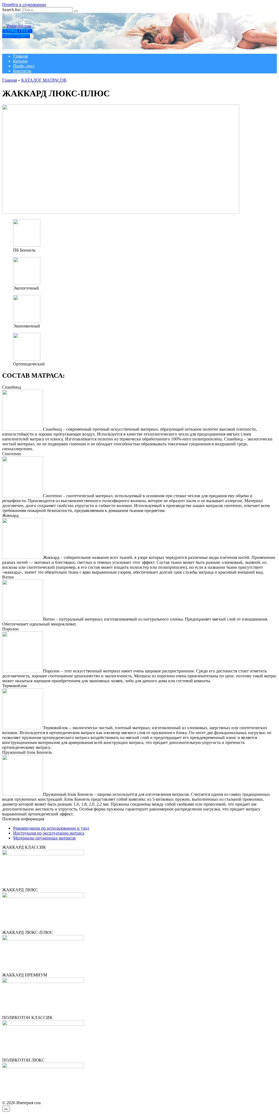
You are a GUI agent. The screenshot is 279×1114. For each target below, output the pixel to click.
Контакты (22, 70)
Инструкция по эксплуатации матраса (48, 833)
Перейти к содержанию (24, 4)
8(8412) (17, 31)
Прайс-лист (24, 66)
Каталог (20, 61)
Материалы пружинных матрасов (44, 838)
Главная (20, 56)
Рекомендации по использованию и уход (51, 828)
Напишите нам (16, 36)
